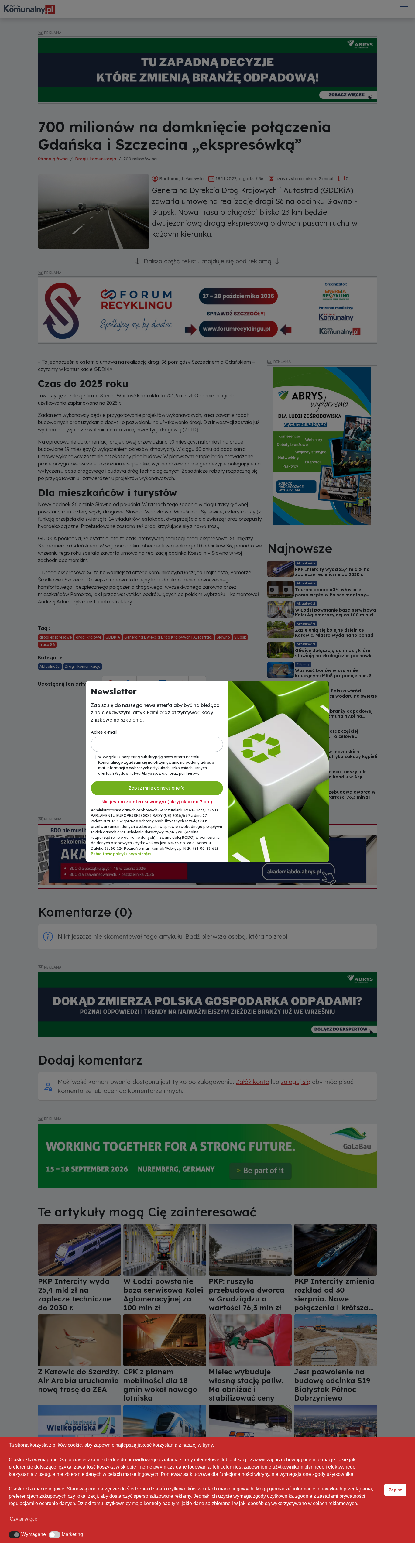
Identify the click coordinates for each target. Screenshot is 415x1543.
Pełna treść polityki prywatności (121, 854)
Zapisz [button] (395, 1489)
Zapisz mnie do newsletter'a (157, 788)
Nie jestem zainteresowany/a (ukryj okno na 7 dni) (156, 801)
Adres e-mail (104, 732)
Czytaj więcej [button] (24, 1518)
